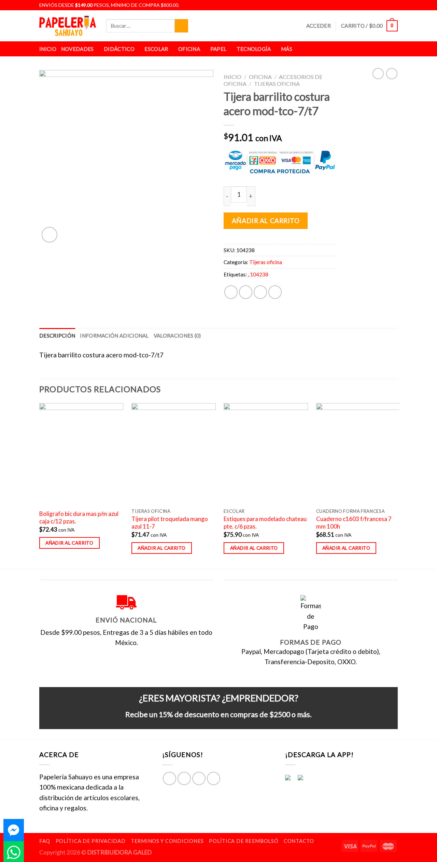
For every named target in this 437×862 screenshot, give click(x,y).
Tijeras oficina (277, 83)
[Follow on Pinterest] (213, 778)
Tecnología (254, 49)
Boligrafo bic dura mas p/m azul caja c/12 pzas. (78, 517)
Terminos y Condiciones (167, 841)
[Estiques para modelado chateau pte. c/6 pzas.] (266, 453)
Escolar (156, 49)
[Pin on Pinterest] (275, 292)
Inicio (47, 49)
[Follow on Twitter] (386, 5)
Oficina (189, 49)
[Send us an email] (393, 5)
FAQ (44, 841)
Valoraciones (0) (177, 335)
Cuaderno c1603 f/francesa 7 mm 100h (354, 522)
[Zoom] (49, 235)
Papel (218, 49)
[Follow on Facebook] (370, 5)
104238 (259, 274)
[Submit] (181, 26)
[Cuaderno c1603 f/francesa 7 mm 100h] (358, 453)
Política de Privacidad (91, 841)
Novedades (77, 49)
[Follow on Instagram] (378, 5)
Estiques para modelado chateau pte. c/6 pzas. (265, 522)
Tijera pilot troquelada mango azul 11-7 (169, 522)
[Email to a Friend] (260, 292)
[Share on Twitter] (245, 292)
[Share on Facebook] (231, 292)
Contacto (299, 841)
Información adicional (114, 335)
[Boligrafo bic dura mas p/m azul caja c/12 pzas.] (81, 453)
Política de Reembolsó (243, 841)
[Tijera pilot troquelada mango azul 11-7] (173, 453)
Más (286, 49)
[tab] (57, 335)
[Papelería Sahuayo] (67, 26)
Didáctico (119, 49)
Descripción (57, 335)
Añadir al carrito (266, 220)
